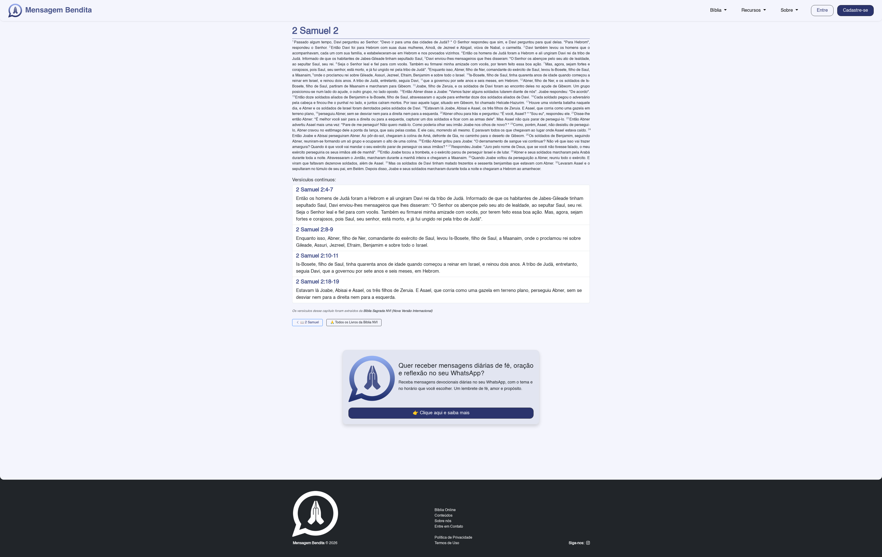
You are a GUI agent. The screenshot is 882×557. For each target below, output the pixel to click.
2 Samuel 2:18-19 (317, 282)
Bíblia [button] (716, 10)
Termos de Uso (447, 543)
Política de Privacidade (453, 538)
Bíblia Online (445, 510)
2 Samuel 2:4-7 (314, 190)
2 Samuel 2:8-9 (314, 230)
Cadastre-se (855, 10)
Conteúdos (443, 516)
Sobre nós (443, 521)
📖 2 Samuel (309, 322)
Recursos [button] (751, 10)
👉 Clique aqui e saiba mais (441, 413)
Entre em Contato (449, 527)
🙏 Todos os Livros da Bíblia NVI (354, 322)
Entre (822, 10)
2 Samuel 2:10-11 (317, 256)
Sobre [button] (787, 10)
